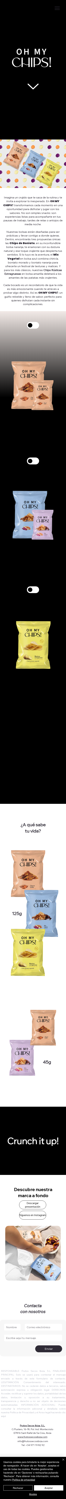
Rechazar (18, 1488)
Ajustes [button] (33, 1494)
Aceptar (49, 1488)
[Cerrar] (61, 1462)
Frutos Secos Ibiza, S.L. (32, 1425)
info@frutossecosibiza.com (33, 1441)
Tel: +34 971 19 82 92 (33, 1445)
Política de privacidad (23, 1479)
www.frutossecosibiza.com (32, 1436)
